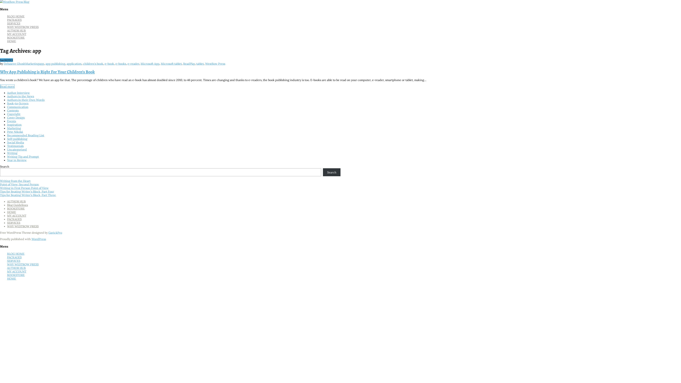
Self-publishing (17, 139)
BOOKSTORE (16, 37)
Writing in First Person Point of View (24, 188)
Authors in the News (20, 96)
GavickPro (55, 232)
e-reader (133, 63)
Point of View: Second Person (19, 184)
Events (11, 121)
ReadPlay (189, 63)
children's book (93, 63)
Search (4, 166)
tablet (200, 63)
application (74, 63)
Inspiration (14, 124)
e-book (109, 63)
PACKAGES (14, 20)
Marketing (32, 63)
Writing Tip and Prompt (23, 156)
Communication (17, 107)
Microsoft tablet (171, 63)
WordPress (39, 239)
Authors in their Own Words (26, 100)
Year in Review (17, 160)
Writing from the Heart (15, 181)
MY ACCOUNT (16, 34)
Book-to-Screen (18, 103)
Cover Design (16, 117)
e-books (120, 63)
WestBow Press (215, 63)
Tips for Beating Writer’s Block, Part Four (27, 191)
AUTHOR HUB (16, 30)
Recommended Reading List (25, 135)
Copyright (13, 114)
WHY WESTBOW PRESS (23, 27)
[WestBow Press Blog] (14, 2)
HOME (11, 41)
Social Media (15, 142)
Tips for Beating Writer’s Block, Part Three (28, 195)
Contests (13, 110)
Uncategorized (17, 149)
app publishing (55, 63)
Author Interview (18, 93)
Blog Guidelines (17, 205)
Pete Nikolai (15, 132)
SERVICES (13, 23)
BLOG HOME (15, 16)
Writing (12, 153)
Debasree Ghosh (14, 63)
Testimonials (15, 146)
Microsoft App (150, 63)
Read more (7, 86)
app (41, 63)
